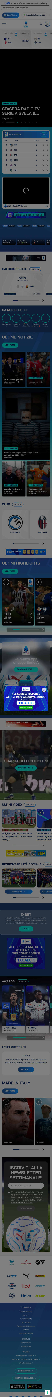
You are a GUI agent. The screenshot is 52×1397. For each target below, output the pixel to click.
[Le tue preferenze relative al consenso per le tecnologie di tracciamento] (47, 1392)
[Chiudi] (44, 690)
